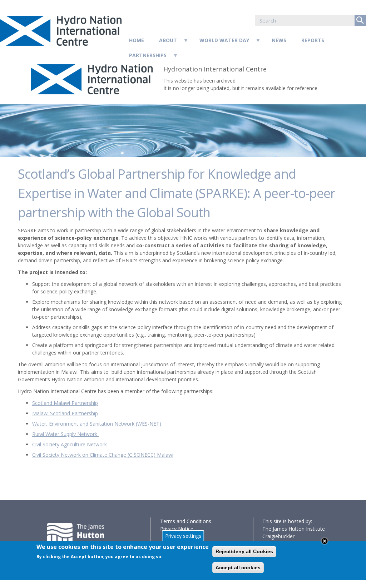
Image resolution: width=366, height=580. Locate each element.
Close (324, 541)
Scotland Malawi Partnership (65, 403)
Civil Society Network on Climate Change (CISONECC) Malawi (102, 454)
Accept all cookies (238, 567)
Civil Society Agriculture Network (69, 444)
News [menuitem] (279, 40)
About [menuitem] (164, 42)
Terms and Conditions (185, 521)
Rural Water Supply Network (65, 434)
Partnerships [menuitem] (144, 57)
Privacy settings (183, 535)
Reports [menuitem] (312, 40)
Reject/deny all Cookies (244, 551)
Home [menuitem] (136, 40)
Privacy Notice (176, 528)
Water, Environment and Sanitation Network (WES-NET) (96, 423)
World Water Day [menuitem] (220, 42)
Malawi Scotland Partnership (65, 413)
